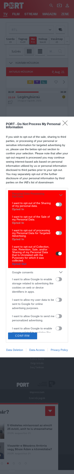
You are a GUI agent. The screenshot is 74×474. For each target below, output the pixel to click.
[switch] (59, 204)
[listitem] (37, 195)
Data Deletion (14, 349)
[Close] (66, 124)
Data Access (37, 349)
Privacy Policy (59, 349)
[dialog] (37, 237)
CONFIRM (22, 335)
